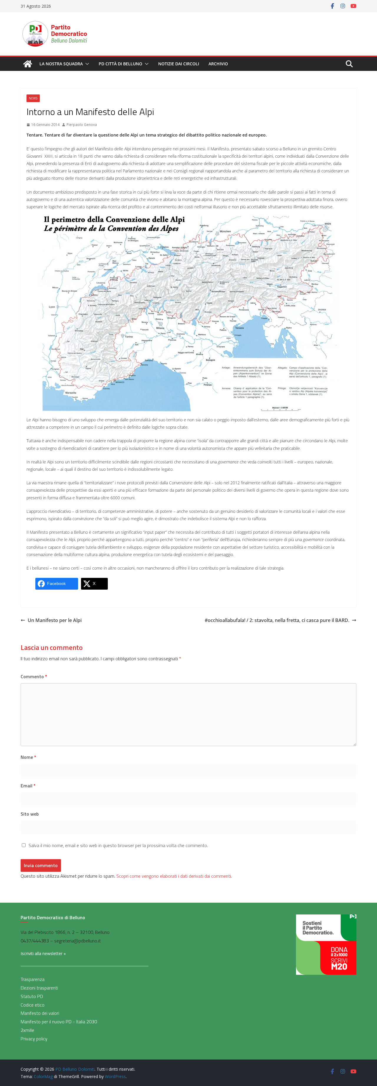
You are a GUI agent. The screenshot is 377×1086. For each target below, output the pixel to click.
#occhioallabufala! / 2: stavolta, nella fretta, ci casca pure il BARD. (277, 620)
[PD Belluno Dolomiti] (28, 64)
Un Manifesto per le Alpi (55, 620)
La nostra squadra (61, 63)
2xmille (27, 1030)
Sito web (30, 813)
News (33, 98)
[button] (86, 64)
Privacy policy (34, 1038)
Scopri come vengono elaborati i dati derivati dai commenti (173, 875)
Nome (28, 757)
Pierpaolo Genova (82, 124)
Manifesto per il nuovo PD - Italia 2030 (59, 1021)
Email (28, 785)
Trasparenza (32, 979)
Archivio (218, 63)
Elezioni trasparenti (39, 987)
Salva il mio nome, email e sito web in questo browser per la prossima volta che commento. (118, 845)
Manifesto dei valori (40, 1013)
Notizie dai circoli (178, 63)
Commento (34, 676)
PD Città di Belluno (120, 63)
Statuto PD (32, 996)
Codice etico (32, 1004)
